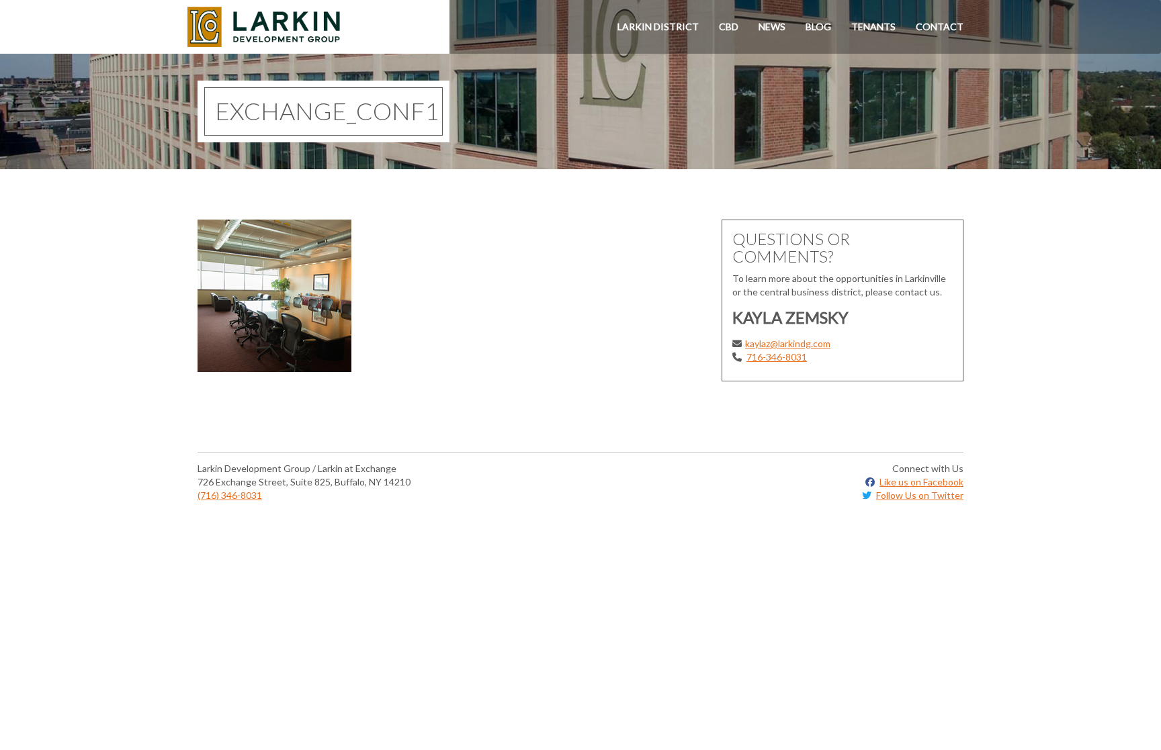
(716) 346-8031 (230, 495)
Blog (818, 26)
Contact (939, 26)
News (772, 26)
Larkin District (658, 26)
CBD (728, 26)
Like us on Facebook (921, 481)
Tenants (873, 26)
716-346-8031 (776, 357)
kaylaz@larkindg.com (787, 343)
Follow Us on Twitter (919, 495)
